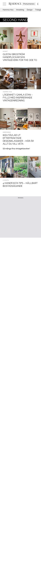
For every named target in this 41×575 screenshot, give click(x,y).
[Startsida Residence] (15, 3)
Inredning (20, 10)
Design (29, 10)
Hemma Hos (8, 10)
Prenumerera (28, 4)
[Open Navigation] (4, 4)
